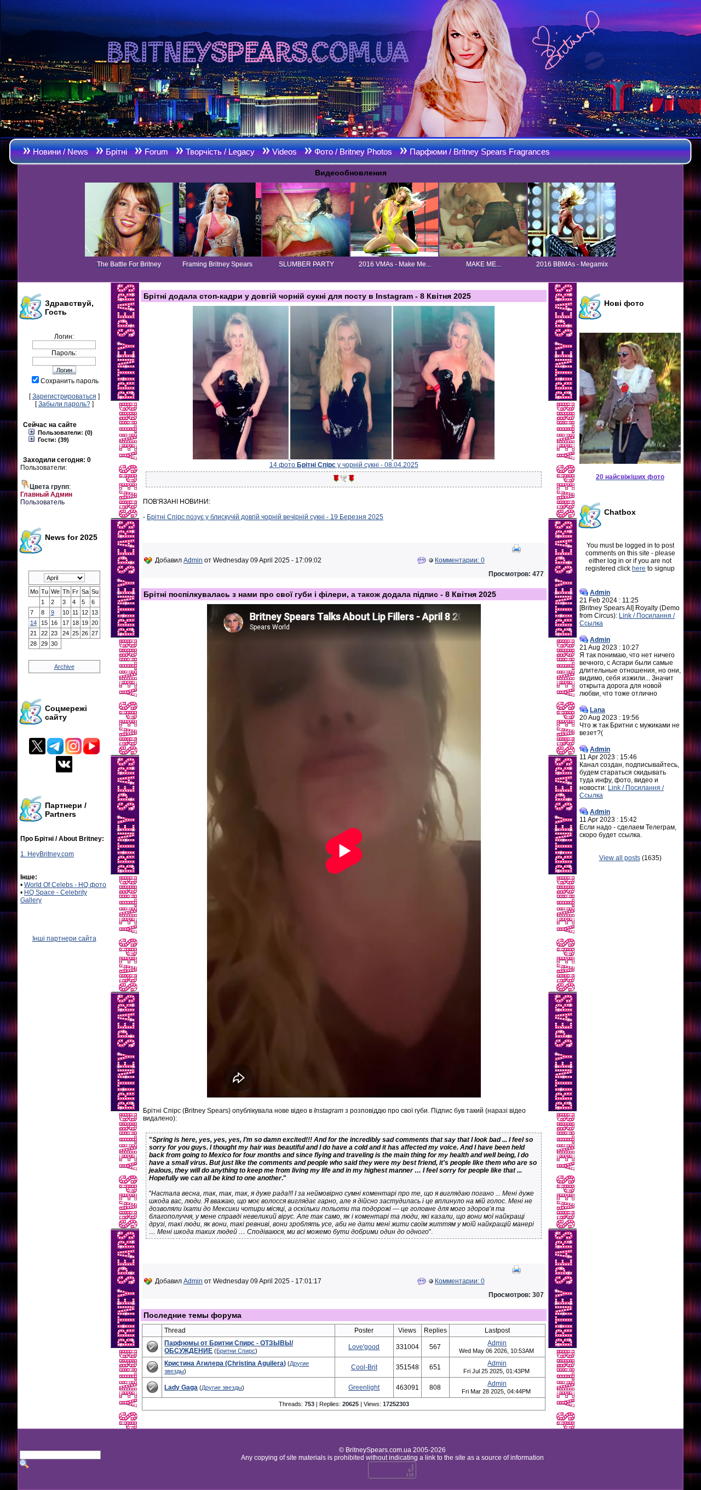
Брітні (116, 151)
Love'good (364, 1347)
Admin (193, 560)
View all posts (619, 858)
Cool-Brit (364, 1367)
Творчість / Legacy (220, 151)
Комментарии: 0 (460, 560)
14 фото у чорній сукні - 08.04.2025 (343, 465)
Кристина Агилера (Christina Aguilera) (225, 1363)
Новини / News (60, 151)
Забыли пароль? (64, 404)
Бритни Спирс (235, 1350)
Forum (156, 151)
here (639, 568)
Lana (597, 710)
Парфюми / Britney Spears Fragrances (480, 151)
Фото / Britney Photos (353, 151)
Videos (284, 151)
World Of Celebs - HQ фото (65, 885)
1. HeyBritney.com (47, 854)
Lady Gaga (181, 1387)
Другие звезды (222, 1387)
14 (33, 622)
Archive (64, 666)
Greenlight (364, 1387)
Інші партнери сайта (64, 938)
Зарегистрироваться (64, 396)
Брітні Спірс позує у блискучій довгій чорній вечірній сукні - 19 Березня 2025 (265, 517)
